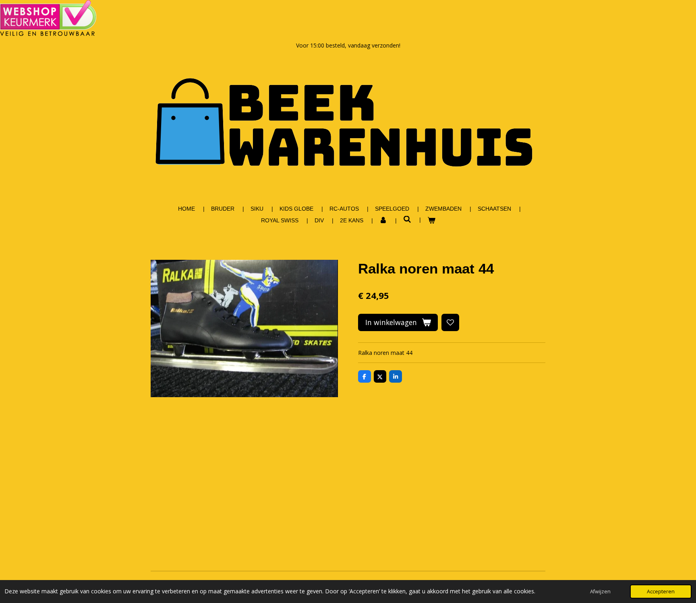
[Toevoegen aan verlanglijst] (450, 323)
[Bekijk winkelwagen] (431, 220)
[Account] (383, 220)
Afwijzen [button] (600, 591)
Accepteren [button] (661, 591)
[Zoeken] (407, 219)
